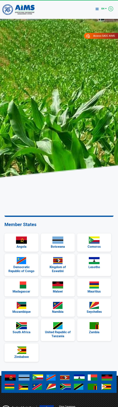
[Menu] (97, 9)
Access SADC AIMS (104, 35)
